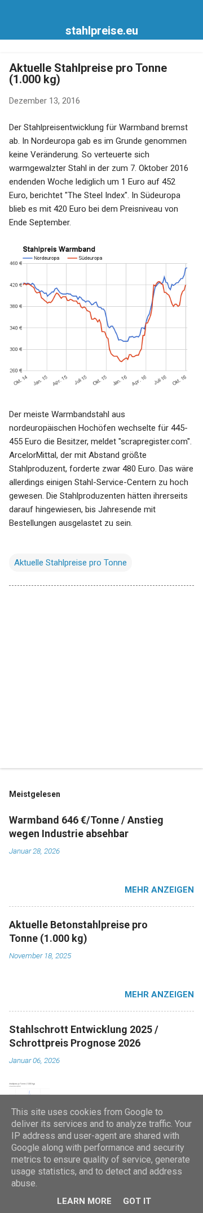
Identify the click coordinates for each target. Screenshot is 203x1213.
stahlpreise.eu (101, 30)
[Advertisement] (101, 679)
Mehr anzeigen (159, 890)
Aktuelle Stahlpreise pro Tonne (70, 563)
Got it (137, 1201)
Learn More (84, 1201)
